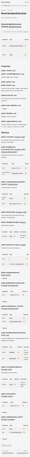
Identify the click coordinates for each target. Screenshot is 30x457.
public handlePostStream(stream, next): (13, 334)
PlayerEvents (19, 264)
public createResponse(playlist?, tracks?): (13, 183)
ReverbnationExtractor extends (11, 25)
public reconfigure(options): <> (11, 368)
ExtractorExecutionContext (16, 45)
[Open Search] (25, 2)
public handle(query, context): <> (12, 307)
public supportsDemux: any (11, 121)
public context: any (8, 70)
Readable (11, 352)
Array (10, 203)
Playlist (11, 198)
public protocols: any (9, 95)
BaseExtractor (15, 27)
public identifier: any (8, 113)
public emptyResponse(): (10, 274)
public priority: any (8, 85)
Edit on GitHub (7, 445)
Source (4, 108)
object (11, 54)
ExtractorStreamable (8, 152)
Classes (10, 10)
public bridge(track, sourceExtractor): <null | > (13, 149)
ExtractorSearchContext (15, 321)
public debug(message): (13, 222)
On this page (16, 5)
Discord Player (5, 2)
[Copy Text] (27, 31)
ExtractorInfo (13, 184)
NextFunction (12, 358)
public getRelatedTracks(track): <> (13, 284)
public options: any (8, 82)
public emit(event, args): (13, 245)
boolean (23, 222)
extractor (3, 10)
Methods (5, 132)
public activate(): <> (13, 137)
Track (13, 168)
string (10, 236)
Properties (5, 66)
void (22, 137)
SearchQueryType (17, 432)
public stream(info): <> (8, 395)
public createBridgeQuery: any (12, 74)
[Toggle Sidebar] (28, 2)
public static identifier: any (11, 105)
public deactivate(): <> (14, 212)
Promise (17, 137)
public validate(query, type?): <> (12, 418)
